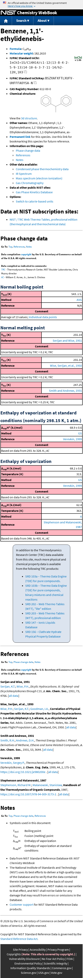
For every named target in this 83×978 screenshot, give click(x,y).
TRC (3, 269)
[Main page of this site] (6, 20)
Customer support (21, 904)
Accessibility (38, 949)
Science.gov (28, 973)
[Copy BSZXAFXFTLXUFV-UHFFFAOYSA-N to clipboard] (35, 84)
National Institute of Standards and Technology (8, 12)
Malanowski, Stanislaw (47, 785)
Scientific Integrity (55, 963)
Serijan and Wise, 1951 (67, 340)
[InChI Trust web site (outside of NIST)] (78, 61)
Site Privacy (20, 949)
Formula (15, 49)
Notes (19, 160)
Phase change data (28, 150)
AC (2, 277)
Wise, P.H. (23, 686)
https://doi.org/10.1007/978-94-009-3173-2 (28, 794)
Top (10, 246)
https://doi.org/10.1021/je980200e (22, 772)
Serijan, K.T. (7, 686)
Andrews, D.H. (25, 740)
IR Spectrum (24, 174)
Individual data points (43, 317)
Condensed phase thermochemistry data (42, 169)
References (23, 155)
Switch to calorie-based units (34, 201)
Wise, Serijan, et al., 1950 (66, 365)
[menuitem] (6, 20)
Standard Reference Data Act (18, 939)
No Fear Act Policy (53, 959)
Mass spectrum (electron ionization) (39, 178)
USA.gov (43, 973)
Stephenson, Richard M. (15, 785)
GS (80, 433)
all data (13, 696)
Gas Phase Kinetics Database (34, 192)
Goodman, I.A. (39, 709)
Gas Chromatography (29, 183)
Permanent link (20, 137)
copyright (26, 254)
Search (21, 20)
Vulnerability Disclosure (24, 959)
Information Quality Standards (30, 968)
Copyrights (14, 954)
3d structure (29, 118)
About (42, 20)
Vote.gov (56, 973)
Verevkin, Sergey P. (12, 763)
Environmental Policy (28, 963)
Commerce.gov (61, 968)
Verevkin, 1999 (72, 439)
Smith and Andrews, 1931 (65, 390)
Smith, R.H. (7, 740)
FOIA (70, 959)
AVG (79, 300)
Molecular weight (21, 53)
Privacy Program (58, 949)
